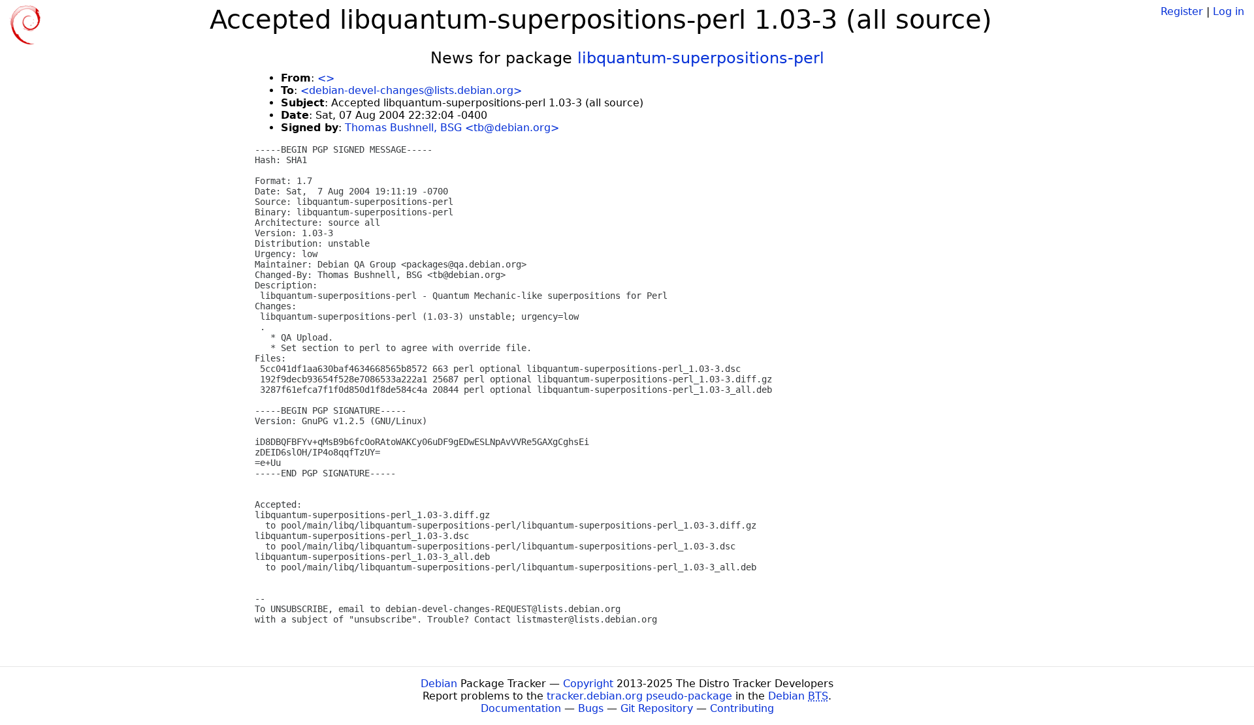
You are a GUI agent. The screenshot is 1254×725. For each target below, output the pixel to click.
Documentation (521, 708)
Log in (1228, 11)
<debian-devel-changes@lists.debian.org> (411, 90)
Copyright (588, 683)
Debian (439, 683)
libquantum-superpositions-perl (700, 58)
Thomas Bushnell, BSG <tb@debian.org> (452, 127)
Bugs (590, 708)
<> (325, 78)
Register (1182, 11)
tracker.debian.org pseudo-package (639, 696)
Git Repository (656, 708)
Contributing (742, 708)
